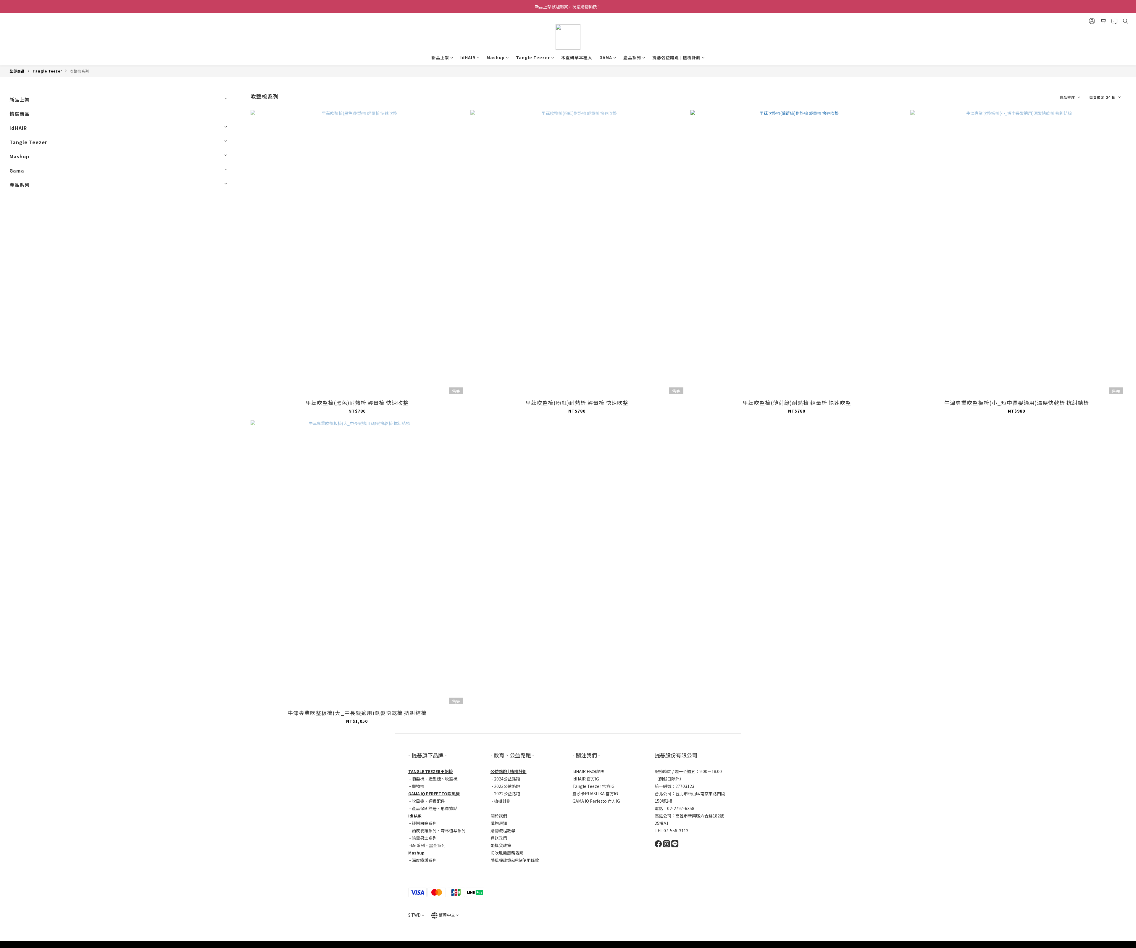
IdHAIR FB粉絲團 (588, 771)
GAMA (605, 57)
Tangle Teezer (533, 57)
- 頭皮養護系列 (422, 830)
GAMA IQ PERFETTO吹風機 (434, 793)
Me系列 (418, 845)
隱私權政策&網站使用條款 (514, 860)
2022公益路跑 (507, 793)
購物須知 (498, 823)
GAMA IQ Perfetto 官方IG (596, 801)
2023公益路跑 (507, 786)
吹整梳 (451, 779)
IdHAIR (467, 57)
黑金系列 (437, 845)
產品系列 (632, 57)
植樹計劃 (502, 801)
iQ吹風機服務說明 (507, 853)
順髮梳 (418, 779)
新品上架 (440, 57)
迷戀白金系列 (424, 823)
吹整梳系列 (79, 70)
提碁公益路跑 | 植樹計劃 (676, 57)
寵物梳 (418, 786)
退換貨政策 (500, 845)
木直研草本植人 (576, 57)
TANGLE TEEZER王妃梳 (430, 771)
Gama (16, 170)
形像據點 (449, 808)
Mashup (496, 57)
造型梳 (434, 779)
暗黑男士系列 (424, 838)
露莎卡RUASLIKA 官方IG (595, 793)
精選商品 (19, 113)
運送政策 (498, 838)
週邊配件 (436, 801)
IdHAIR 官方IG (585, 779)
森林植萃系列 (453, 830)
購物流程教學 (502, 830)
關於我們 (498, 816)
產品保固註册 (424, 808)
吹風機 (418, 801)
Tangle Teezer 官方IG (593, 786)
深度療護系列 (424, 860)
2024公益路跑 (507, 779)
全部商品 (17, 70)
